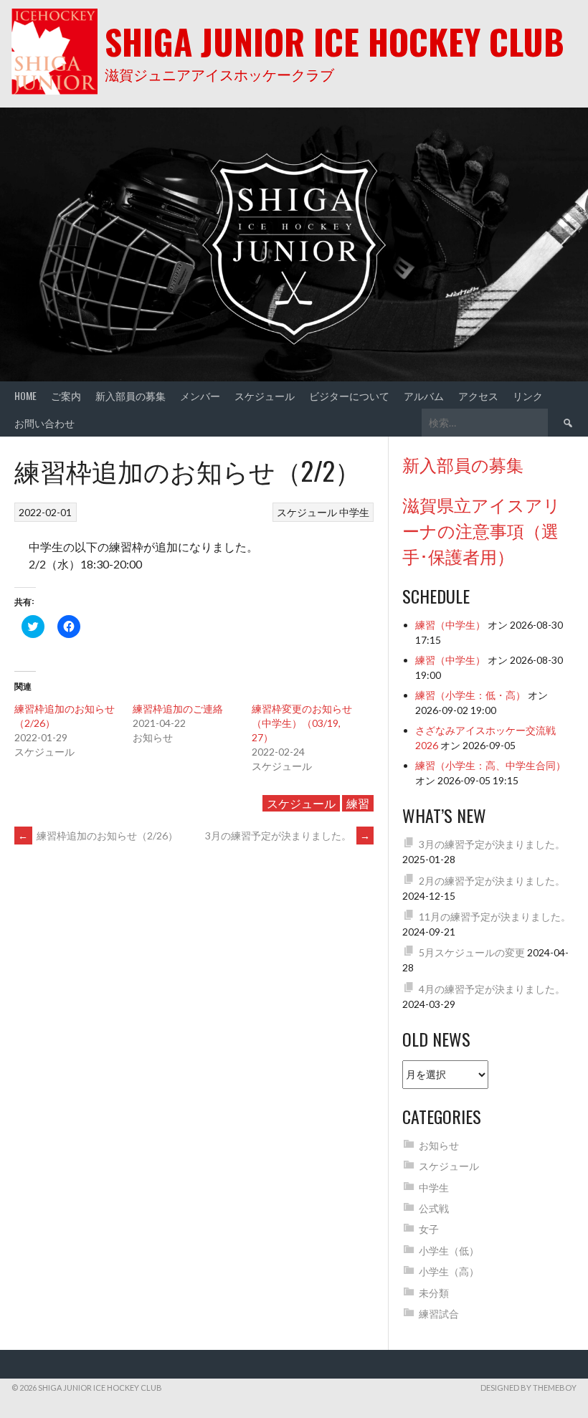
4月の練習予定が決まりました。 (492, 989)
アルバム (424, 395)
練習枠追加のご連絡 (178, 709)
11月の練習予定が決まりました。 (495, 916)
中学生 (354, 512)
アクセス (478, 395)
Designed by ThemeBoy (528, 1387)
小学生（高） (449, 1271)
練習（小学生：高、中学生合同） (490, 765)
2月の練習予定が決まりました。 (492, 881)
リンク (528, 395)
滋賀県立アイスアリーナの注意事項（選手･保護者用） (481, 529)
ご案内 (66, 395)
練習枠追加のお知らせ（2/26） (98, 835)
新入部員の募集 (130, 395)
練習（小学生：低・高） (470, 695)
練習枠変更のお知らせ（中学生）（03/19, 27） (302, 723)
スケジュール (264, 395)
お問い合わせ (44, 422)
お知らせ (439, 1145)
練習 (357, 803)
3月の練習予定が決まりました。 (287, 835)
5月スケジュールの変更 (472, 952)
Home (25, 395)
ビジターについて (349, 395)
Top (553, 1383)
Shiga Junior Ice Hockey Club (334, 41)
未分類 (434, 1293)
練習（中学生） (450, 625)
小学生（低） (449, 1251)
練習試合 (439, 1314)
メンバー (200, 395)
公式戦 (434, 1208)
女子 (429, 1229)
